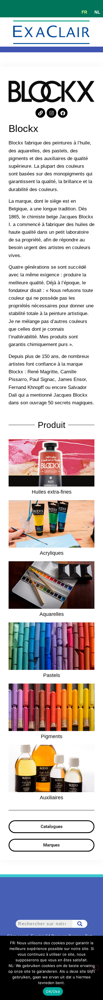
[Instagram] (51, 113)
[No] (94, 967)
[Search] (80, 924)
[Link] (40, 113)
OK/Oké (53, 991)
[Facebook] (63, 113)
